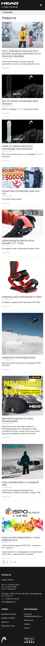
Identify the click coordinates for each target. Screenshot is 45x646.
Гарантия (5, 622)
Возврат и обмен (8, 618)
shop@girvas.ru (10, 602)
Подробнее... (6, 68)
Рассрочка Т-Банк (8, 626)
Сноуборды (8, 12)
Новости (27, 624)
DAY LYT (19, 109)
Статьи (26, 628)
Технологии (28, 620)
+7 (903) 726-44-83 (9, 7)
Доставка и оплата (8, 614)
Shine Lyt (39, 154)
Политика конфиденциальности (33, 615)
